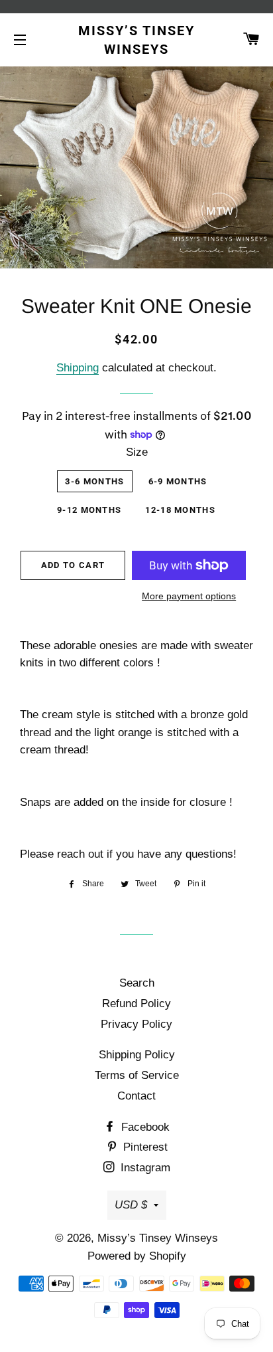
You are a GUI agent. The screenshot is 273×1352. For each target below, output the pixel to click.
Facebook (144, 1127)
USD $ (131, 1205)
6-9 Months (177, 481)
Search (136, 983)
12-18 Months (180, 510)
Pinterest (144, 1147)
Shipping (77, 367)
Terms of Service (137, 1075)
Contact (136, 1096)
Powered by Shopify (136, 1256)
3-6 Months (94, 481)
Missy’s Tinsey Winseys (136, 40)
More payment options (189, 596)
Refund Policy (136, 1003)
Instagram (143, 1167)
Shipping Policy (137, 1054)
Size (137, 452)
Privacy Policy (136, 1024)
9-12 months (89, 510)
